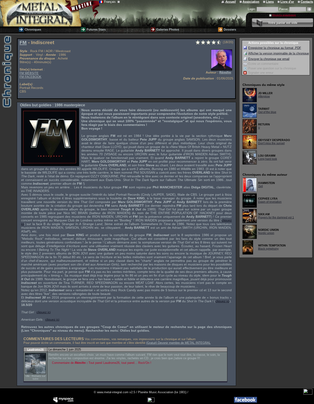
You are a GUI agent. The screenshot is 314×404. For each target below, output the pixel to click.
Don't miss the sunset (271, 143)
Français (110, 1)
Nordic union (266, 233)
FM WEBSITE (29, 73)
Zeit (260, 186)
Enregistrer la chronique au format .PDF (274, 48)
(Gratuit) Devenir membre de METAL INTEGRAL (178, 343)
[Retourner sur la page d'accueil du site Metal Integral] (49, 13)
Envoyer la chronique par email (268, 59)
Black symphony (268, 248)
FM (23, 42)
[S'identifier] (309, 9)
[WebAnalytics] (307, 393)
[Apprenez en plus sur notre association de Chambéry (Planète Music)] (241, 1)
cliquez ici (222, 301)
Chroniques (33, 29)
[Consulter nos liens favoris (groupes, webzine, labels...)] (264, 1)
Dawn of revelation (270, 201)
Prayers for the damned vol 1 (276, 217)
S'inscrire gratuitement (284, 15)
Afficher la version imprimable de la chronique (278, 53)
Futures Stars (96, 29)
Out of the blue (267, 112)
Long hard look (267, 159)
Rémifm (225, 72)
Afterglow (264, 96)
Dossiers (230, 29)
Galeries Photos (167, 29)
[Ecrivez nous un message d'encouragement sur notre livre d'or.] (278, 1)
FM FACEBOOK (30, 77)
